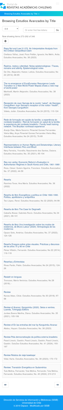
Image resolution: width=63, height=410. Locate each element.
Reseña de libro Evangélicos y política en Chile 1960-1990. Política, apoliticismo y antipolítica (31, 196)
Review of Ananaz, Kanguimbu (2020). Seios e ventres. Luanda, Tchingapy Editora (29, 308)
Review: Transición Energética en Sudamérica (25, 367)
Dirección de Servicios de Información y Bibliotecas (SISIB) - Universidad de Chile (31, 401)
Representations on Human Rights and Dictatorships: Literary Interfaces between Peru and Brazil (32, 145)
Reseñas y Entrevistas (14, 261)
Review (7, 291)
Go (57, 30)
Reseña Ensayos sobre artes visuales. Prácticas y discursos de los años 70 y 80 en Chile (31, 245)
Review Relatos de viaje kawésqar (19, 355)
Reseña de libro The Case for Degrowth (22, 209)
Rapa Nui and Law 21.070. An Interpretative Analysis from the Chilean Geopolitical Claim (31, 49)
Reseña (7, 179)
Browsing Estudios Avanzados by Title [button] (21, 13)
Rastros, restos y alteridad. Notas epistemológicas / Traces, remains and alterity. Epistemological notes (31, 67)
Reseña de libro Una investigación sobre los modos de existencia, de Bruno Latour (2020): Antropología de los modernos (29, 226)
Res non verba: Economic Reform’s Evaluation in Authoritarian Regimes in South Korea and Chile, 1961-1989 (31, 163)
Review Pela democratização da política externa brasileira (30, 336)
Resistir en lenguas (13, 276)
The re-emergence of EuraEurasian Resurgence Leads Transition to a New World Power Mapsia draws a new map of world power (31, 85)
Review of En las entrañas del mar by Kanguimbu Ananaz (30, 324)
